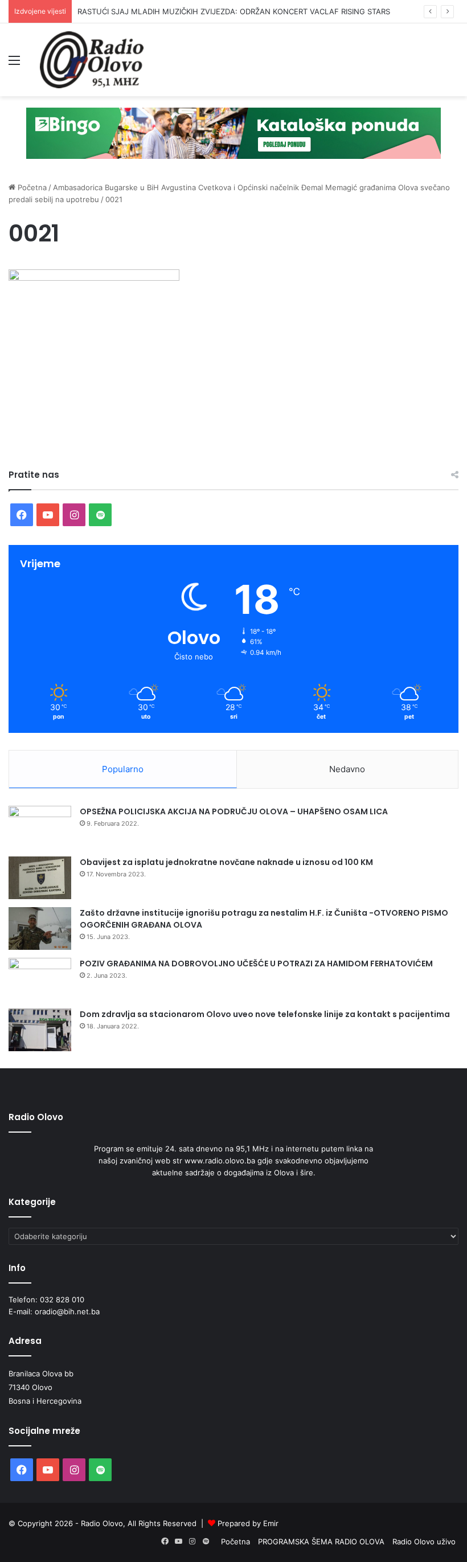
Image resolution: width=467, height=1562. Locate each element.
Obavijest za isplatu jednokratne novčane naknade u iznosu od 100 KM (226, 862)
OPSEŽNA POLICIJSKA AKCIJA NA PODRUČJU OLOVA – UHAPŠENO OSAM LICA (234, 811)
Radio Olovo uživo (424, 1541)
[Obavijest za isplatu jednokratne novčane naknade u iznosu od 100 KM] (40, 877)
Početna (31, 187)
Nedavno (347, 769)
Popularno (123, 769)
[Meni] (14, 64)
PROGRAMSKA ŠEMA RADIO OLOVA (321, 1541)
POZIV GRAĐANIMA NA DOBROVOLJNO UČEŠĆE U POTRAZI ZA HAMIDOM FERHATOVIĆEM (256, 963)
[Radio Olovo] (92, 59)
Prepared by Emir (248, 1523)
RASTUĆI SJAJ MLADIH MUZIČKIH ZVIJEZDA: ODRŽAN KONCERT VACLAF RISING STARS (233, 11)
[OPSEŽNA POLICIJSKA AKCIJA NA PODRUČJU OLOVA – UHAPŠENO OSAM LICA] (40, 827)
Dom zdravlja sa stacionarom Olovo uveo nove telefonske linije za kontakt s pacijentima (265, 1014)
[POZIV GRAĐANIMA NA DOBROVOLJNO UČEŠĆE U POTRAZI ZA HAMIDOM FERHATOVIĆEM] (40, 979)
